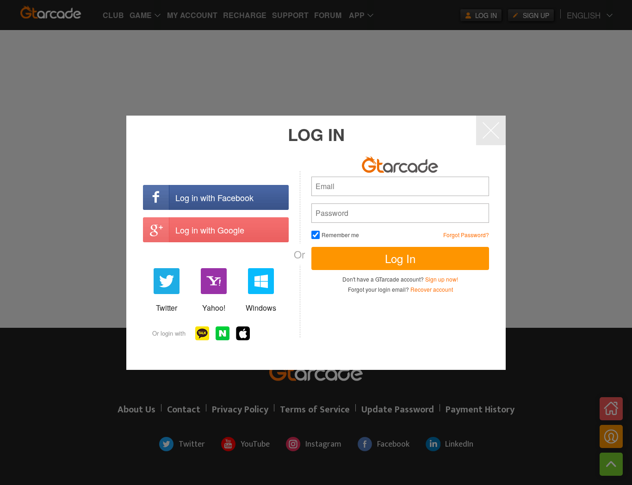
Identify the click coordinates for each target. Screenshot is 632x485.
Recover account (431, 289)
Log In (400, 258)
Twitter (166, 307)
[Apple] (243, 333)
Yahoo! (213, 307)
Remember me (340, 235)
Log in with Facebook (214, 197)
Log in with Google (209, 230)
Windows (261, 307)
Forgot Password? (466, 235)
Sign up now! (441, 279)
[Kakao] (202, 333)
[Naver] (222, 333)
